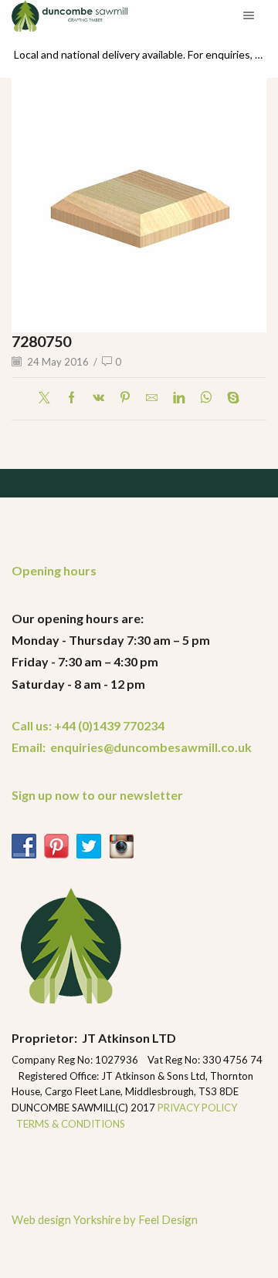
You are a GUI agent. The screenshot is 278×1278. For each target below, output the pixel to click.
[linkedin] (178, 398)
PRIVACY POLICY (198, 1107)
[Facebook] (71, 398)
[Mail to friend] (151, 398)
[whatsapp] (205, 398)
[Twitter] (48, 398)
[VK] (98, 398)
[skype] (229, 398)
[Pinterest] (125, 398)
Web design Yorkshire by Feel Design (105, 1219)
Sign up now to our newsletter (97, 794)
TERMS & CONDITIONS (70, 1124)
